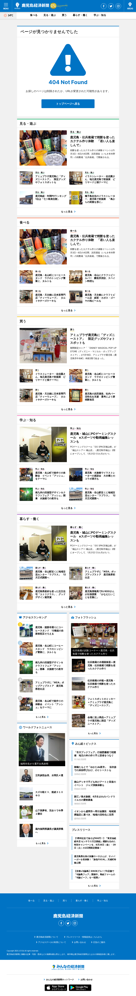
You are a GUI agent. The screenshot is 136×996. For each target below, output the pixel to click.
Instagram (118, 6)
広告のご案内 (99, 942)
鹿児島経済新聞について (47, 937)
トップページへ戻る (68, 103)
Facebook (103, 6)
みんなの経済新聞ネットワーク (68, 967)
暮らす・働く (80, 15)
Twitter (111, 6)
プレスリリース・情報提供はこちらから (84, 937)
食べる (33, 15)
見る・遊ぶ (49, 15)
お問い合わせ (80, 942)
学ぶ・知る (100, 15)
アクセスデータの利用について (52, 942)
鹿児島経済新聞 (32, 5)
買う (64, 15)
